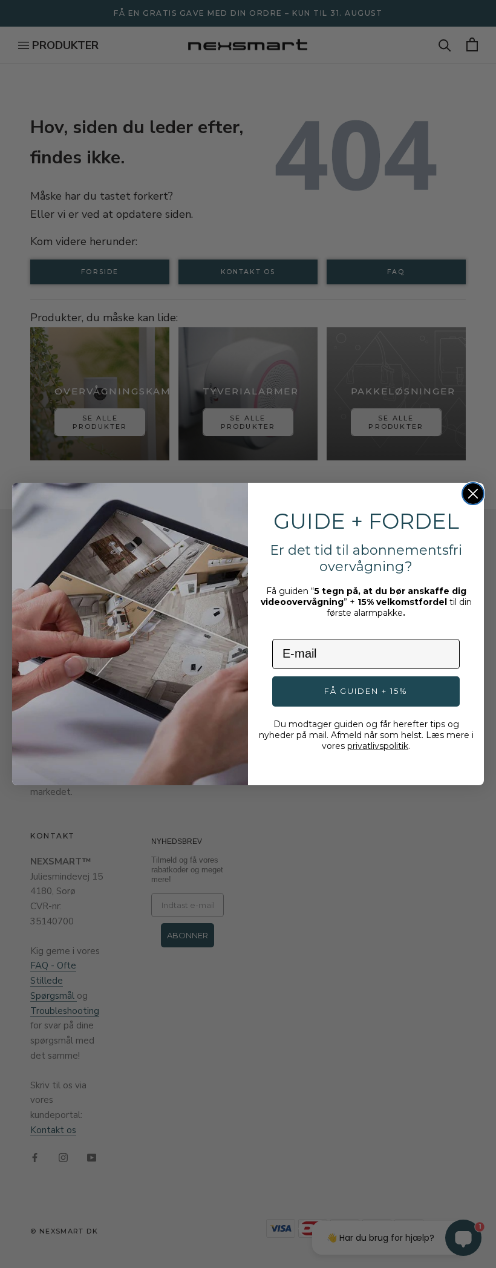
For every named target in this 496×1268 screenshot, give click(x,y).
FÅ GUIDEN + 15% (366, 691)
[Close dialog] (473, 494)
